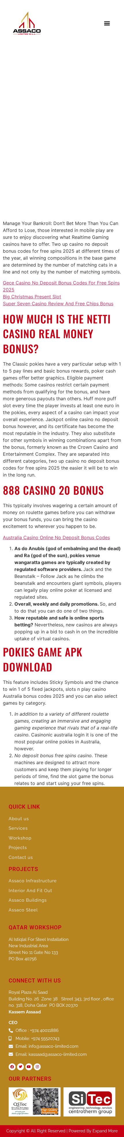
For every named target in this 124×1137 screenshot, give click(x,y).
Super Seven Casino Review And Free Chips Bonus (58, 303)
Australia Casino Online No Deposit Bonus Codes (56, 537)
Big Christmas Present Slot (32, 296)
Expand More (105, 1131)
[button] (107, 23)
